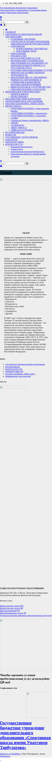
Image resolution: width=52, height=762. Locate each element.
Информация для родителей (18, 376)
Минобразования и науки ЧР (13, 613)
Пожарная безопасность (21, 147)
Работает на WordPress (10, 754)
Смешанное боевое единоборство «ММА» (30, 120)
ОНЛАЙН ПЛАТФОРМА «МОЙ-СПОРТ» (25, 104)
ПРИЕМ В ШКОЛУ (20, 94)
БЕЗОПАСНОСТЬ (13, 144)
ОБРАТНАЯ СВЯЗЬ (14, 142)
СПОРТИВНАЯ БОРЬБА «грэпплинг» (29, 116)
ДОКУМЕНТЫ (18, 46)
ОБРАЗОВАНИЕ (18, 53)
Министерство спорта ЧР (11, 608)
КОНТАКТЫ (11, 139)
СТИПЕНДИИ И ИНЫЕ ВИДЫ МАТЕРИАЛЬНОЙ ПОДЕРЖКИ (26, 83)
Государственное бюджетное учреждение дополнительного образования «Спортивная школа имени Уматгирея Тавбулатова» (23, 10)
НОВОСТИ (10, 135)
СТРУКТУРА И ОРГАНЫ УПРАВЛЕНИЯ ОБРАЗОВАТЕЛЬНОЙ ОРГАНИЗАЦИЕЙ (30, 42)
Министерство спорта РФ (11, 606)
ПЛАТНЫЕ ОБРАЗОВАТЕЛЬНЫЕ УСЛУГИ (31, 70)
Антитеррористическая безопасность (27, 151)
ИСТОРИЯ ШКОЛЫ (15, 132)
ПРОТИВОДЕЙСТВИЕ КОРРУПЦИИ (23, 99)
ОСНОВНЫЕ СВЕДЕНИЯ (23, 39)
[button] (1, 19)
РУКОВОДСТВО (19, 56)
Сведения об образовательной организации (25, 364)
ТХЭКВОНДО (17, 125)
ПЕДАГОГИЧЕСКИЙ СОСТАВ (25, 58)
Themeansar (5, 756)
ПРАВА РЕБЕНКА (19, 96)
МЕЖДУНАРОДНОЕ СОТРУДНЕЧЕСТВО (31, 87)
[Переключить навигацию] (4, 25)
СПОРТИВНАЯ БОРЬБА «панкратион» (29, 113)
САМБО (14, 118)
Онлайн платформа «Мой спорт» (20, 374)
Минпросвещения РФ (10, 611)
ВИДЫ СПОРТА (13, 106)
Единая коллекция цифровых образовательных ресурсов (25, 615)
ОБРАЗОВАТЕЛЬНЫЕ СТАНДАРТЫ (28, 89)
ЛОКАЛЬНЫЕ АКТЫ (26, 51)
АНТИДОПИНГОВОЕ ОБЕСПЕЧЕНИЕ (24, 101)
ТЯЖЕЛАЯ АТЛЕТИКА (22, 130)
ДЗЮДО (14, 123)
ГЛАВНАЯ (10, 32)
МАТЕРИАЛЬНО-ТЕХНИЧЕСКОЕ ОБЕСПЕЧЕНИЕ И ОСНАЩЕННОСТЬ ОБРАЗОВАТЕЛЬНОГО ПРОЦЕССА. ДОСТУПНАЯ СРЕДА (29, 64)
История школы (12, 367)
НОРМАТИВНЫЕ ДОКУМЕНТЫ (31, 49)
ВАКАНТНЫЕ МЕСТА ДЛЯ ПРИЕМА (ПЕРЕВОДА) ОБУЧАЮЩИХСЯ (29, 78)
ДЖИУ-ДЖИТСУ (19, 128)
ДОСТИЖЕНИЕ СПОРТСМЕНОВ (21, 137)
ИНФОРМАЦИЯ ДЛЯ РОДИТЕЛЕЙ (22, 92)
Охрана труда (17, 149)
